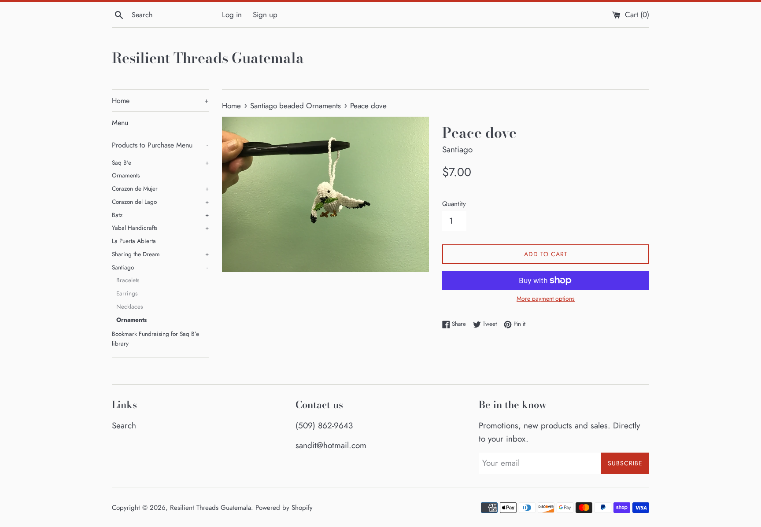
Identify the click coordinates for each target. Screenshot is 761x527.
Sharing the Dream (160, 254)
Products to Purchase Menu (160, 145)
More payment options (546, 298)
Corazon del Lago (160, 201)
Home (160, 101)
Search (124, 425)
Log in (232, 14)
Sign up (265, 14)
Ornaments (126, 175)
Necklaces (129, 306)
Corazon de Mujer (160, 188)
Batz (160, 214)
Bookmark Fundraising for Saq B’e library (155, 338)
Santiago (160, 267)
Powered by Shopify (284, 507)
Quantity (454, 204)
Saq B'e (160, 162)
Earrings (126, 293)
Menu (120, 123)
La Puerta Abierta (134, 240)
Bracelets (127, 280)
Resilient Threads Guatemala (208, 58)
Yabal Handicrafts (160, 227)
